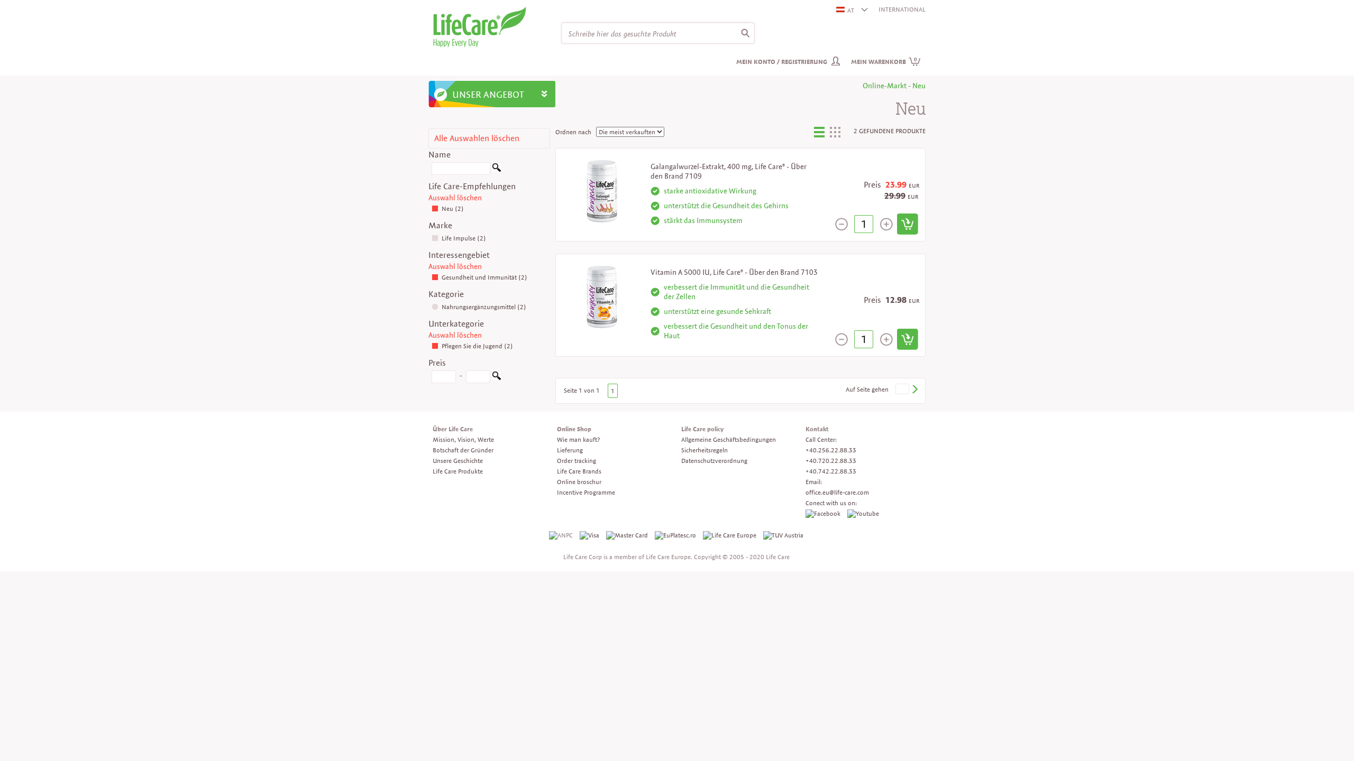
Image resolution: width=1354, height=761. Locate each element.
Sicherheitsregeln (704, 450)
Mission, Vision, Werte (463, 439)
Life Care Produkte (458, 471)
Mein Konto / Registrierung (781, 62)
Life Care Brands (579, 471)
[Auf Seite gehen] (914, 389)
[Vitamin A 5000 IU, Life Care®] (601, 296)
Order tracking (576, 461)
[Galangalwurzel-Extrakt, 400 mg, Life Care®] (601, 190)
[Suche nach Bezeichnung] (496, 169)
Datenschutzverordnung (714, 461)
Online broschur (579, 482)
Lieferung (570, 450)
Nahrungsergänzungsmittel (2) (484, 307)
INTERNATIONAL (902, 9)
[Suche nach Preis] (496, 378)
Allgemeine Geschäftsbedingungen (728, 439)
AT (850, 10)
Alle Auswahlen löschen (476, 138)
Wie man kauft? (578, 439)
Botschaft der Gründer (463, 450)
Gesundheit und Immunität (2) (484, 277)
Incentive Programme (586, 492)
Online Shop (574, 429)
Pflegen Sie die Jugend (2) (477, 346)
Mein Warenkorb (884, 62)
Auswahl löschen (455, 197)
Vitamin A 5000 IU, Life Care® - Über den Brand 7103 (734, 272)
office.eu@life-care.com (837, 492)
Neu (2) (453, 208)
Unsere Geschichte (458, 461)
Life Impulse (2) (464, 238)
